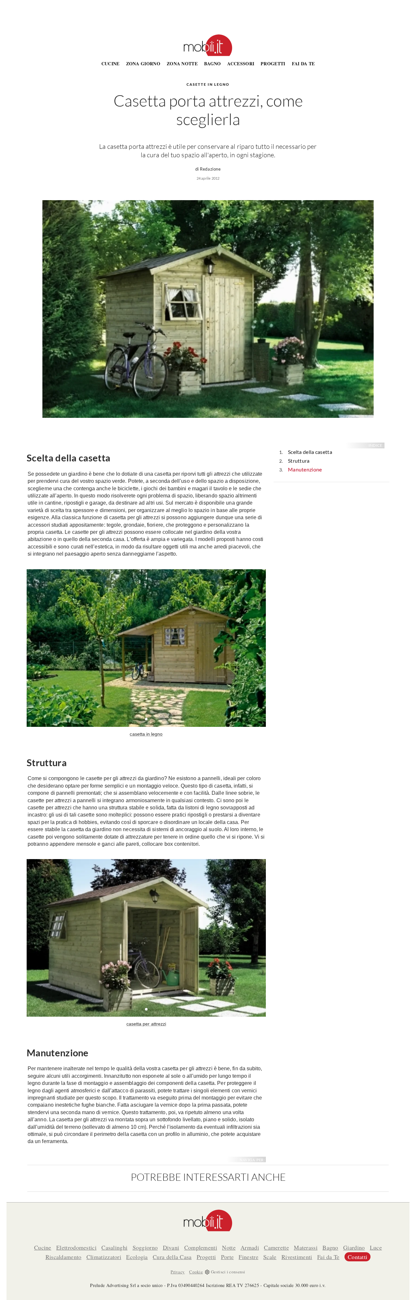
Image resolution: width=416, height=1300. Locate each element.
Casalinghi (114, 1247)
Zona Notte (182, 63)
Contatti (357, 1257)
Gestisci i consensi (228, 1272)
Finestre (248, 1257)
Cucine (110, 63)
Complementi (200, 1247)
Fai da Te (303, 63)
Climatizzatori (103, 1257)
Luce (376, 1247)
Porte (227, 1257)
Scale (270, 1257)
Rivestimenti (296, 1257)
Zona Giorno (143, 63)
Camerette (276, 1247)
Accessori (240, 63)
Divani (171, 1247)
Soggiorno (145, 1247)
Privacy (178, 1272)
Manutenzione (305, 469)
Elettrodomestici (76, 1247)
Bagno (212, 63)
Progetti (273, 63)
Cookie (196, 1272)
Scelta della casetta (310, 452)
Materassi (306, 1247)
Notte (229, 1247)
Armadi (249, 1247)
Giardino (354, 1247)
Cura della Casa (172, 1257)
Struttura (299, 460)
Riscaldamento (64, 1257)
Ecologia (137, 1257)
